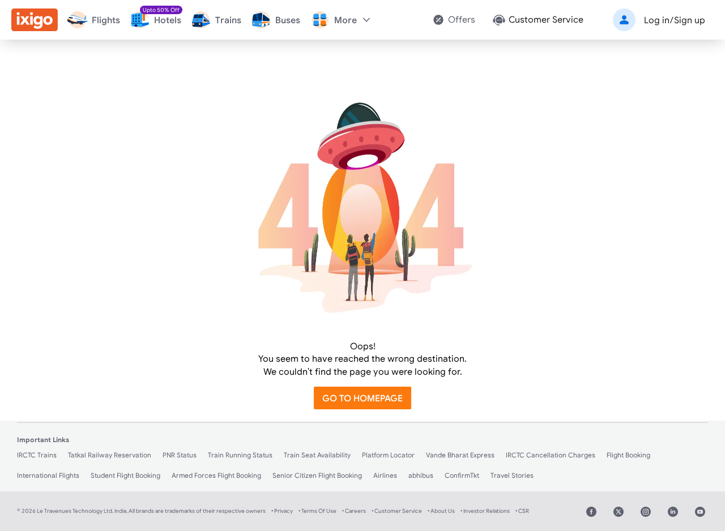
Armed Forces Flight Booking (216, 475)
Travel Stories (512, 475)
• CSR (522, 511)
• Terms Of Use (317, 511)
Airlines (385, 475)
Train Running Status (240, 455)
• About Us (441, 511)
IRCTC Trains (37, 455)
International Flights (48, 475)
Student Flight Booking (125, 475)
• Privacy (282, 511)
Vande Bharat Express (460, 455)
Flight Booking (628, 455)
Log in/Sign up (674, 20)
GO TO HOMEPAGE (362, 398)
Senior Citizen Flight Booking (317, 475)
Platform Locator (388, 455)
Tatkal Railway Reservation (109, 455)
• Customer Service (397, 511)
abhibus (420, 475)
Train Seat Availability (317, 455)
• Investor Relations (485, 511)
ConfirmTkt (462, 475)
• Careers (354, 511)
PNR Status (180, 455)
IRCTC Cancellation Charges (550, 455)
